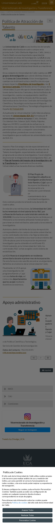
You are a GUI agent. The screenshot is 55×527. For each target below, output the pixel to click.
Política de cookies (20, 502)
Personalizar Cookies (27, 520)
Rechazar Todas (27, 515)
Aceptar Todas (27, 510)
